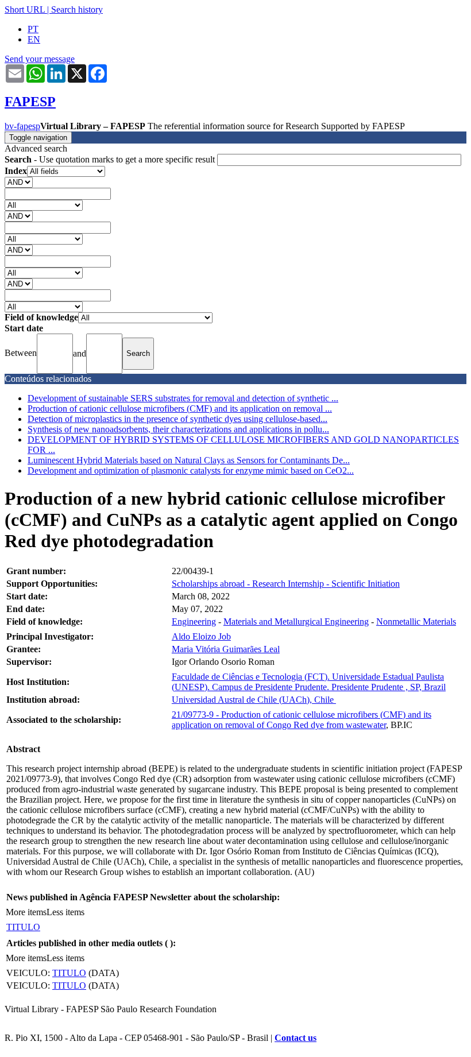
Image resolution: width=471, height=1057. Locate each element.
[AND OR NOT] (19, 182)
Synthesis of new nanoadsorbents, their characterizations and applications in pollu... (178, 429)
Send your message (40, 59)
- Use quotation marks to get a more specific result (111, 159)
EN (34, 39)
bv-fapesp (22, 126)
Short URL (25, 9)
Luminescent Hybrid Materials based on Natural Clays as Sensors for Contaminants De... (189, 460)
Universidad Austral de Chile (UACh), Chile (254, 699)
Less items (65, 912)
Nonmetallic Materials (416, 621)
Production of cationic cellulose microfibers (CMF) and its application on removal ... (180, 408)
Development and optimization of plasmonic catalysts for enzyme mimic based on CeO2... (191, 470)
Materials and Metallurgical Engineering (296, 621)
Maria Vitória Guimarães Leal (226, 649)
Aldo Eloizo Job (201, 636)
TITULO (23, 927)
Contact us (295, 1038)
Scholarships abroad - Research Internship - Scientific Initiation (286, 583)
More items (26, 912)
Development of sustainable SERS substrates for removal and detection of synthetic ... (183, 398)
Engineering (194, 621)
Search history (77, 9)
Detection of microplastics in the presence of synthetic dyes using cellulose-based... (177, 419)
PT (33, 29)
